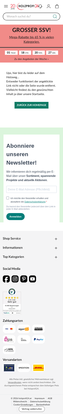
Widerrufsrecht (20, 401)
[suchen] (55, 16)
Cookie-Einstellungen (23, 405)
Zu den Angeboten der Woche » (31, 59)
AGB (50, 398)
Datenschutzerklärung (40, 401)
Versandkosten (14, 382)
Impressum (40, 398)
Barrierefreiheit (43, 405)
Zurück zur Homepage (31, 105)
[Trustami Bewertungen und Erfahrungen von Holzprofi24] (12, 301)
